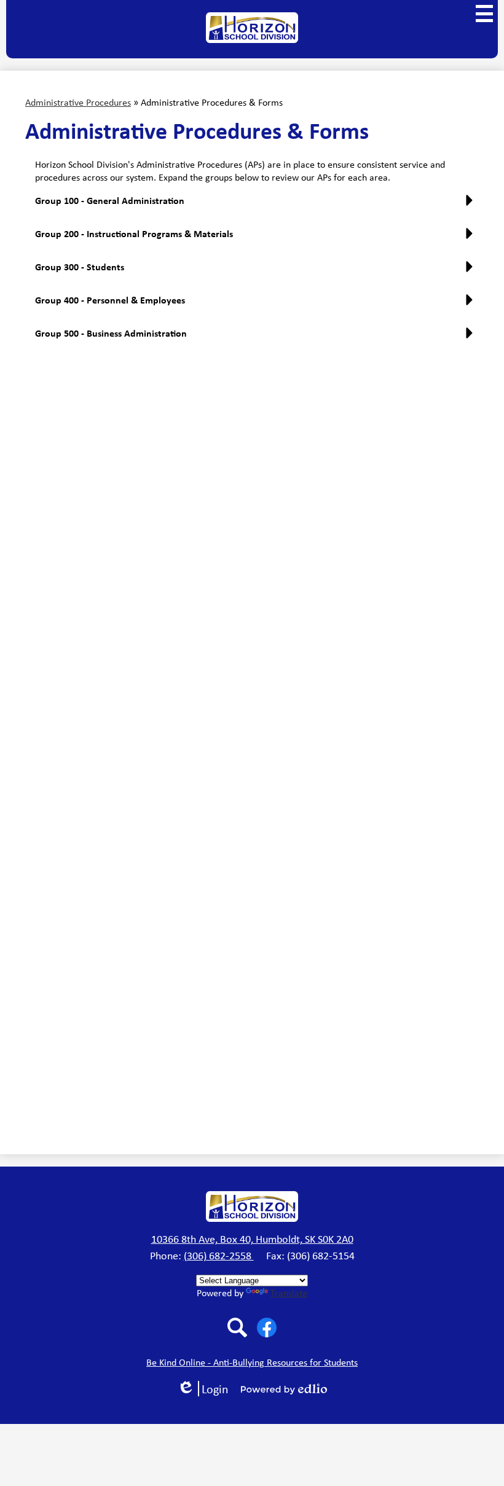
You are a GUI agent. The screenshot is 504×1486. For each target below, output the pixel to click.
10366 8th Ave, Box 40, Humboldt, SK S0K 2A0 (252, 1239)
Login (207, 1388)
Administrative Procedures (78, 102)
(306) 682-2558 (219, 1255)
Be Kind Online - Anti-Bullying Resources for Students (252, 1362)
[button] (257, 205)
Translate (288, 1292)
